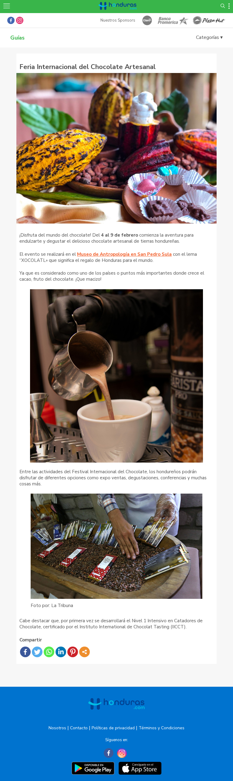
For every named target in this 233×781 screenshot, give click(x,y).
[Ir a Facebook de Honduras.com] (11, 20)
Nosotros (57, 728)
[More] (84, 652)
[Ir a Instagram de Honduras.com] (19, 20)
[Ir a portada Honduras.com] (118, 13)
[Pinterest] (72, 652)
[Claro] (147, 20)
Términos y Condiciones (161, 728)
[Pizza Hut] (209, 20)
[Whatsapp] (49, 652)
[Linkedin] (61, 652)
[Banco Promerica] (172, 20)
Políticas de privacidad (113, 728)
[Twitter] (37, 652)
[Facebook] (25, 652)
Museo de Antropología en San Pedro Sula (124, 254)
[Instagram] (122, 753)
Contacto (79, 728)
